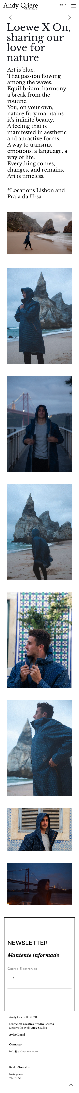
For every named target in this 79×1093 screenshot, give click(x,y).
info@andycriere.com (23, 1051)
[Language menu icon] (62, 4)
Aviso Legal (17, 1034)
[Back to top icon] (70, 1085)
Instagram (16, 1074)
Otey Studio (39, 1028)
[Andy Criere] (20, 6)
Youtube (15, 1078)
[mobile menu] (73, 6)
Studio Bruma (44, 1024)
